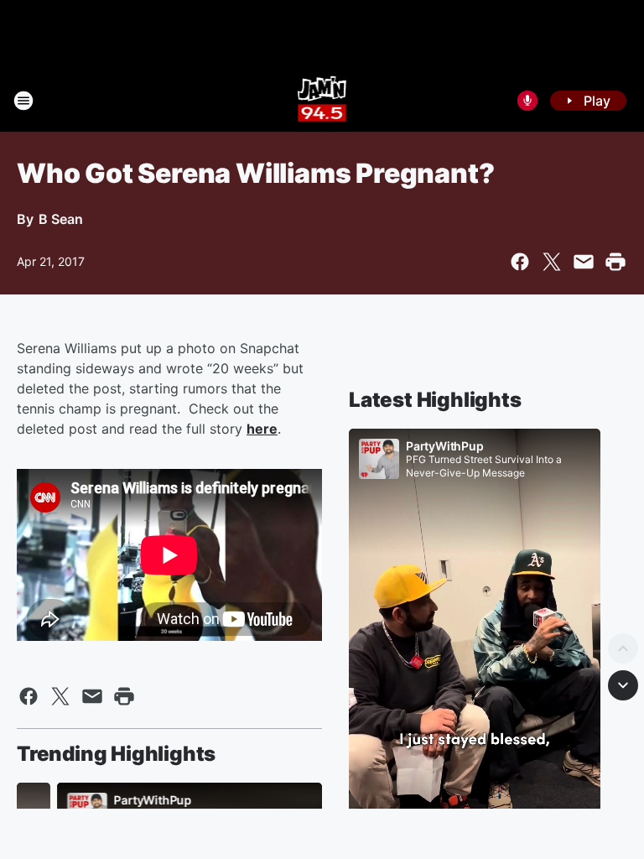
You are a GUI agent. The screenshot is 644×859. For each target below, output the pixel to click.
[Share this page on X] (552, 261)
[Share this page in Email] (583, 261)
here (262, 428)
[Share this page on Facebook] (520, 261)
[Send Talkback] (527, 101)
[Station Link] (322, 101)
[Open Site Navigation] (23, 101)
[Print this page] (615, 261)
